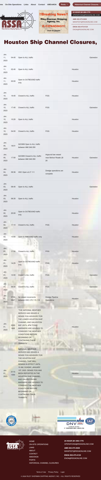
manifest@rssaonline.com (85, 22)
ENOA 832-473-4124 (80, 27)
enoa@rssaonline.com (83, 29)
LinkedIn (37, 417)
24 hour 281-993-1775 (81, 12)
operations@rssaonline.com (86, 15)
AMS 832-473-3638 (80, 19)
